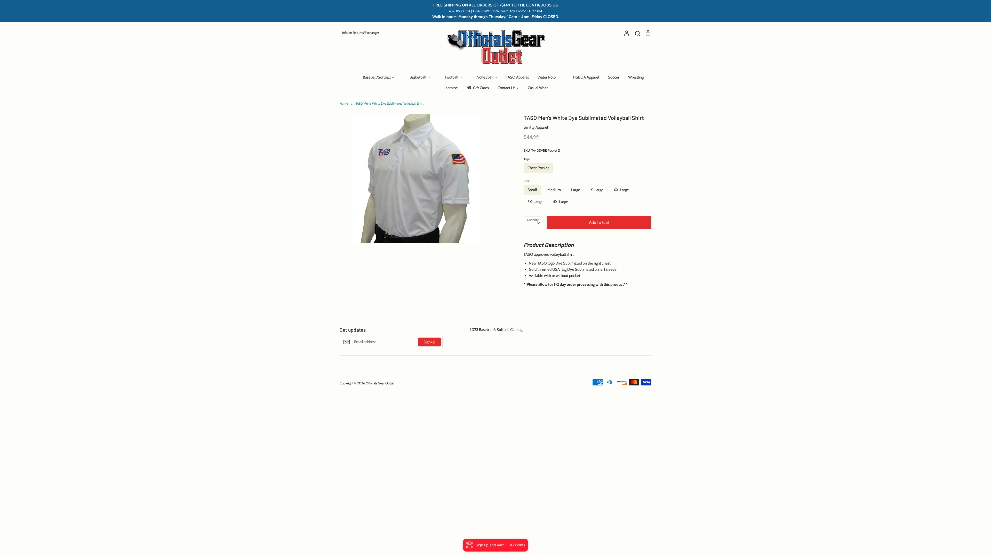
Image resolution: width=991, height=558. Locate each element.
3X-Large (535, 201)
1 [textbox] (528, 225)
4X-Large (560, 201)
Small (532, 190)
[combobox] (533, 222)
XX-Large (621, 190)
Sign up (429, 342)
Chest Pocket (538, 168)
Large (575, 190)
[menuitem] (347, 77)
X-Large (596, 190)
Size (527, 181)
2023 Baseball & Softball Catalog (495, 329)
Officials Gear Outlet (380, 383)
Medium (554, 190)
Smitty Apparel (536, 127)
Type (527, 159)
